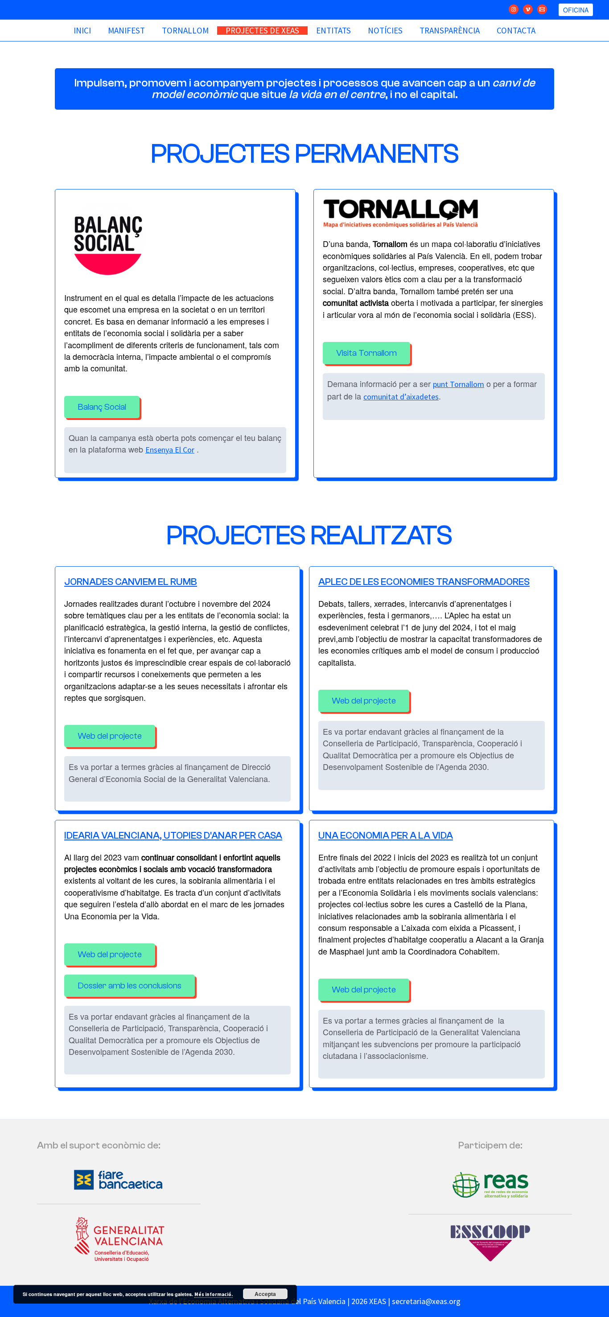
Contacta (516, 30)
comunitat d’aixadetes (401, 396)
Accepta (265, 1294)
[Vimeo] (528, 9)
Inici (82, 30)
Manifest (126, 30)
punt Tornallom (458, 384)
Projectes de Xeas (262, 30)
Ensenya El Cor (169, 449)
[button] (575, 9)
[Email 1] (542, 9)
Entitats (333, 30)
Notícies (385, 30)
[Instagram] (513, 9)
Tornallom (185, 30)
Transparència (450, 30)
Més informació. (213, 1294)
